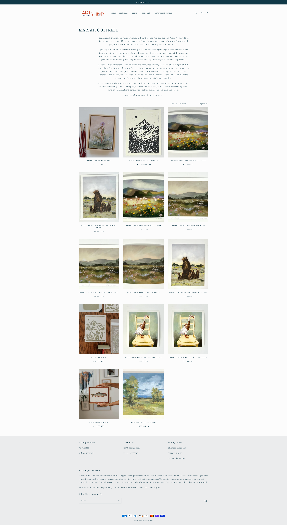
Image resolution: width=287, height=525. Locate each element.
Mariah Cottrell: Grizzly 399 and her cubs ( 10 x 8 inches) (98, 226)
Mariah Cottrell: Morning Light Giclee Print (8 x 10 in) (98, 292)
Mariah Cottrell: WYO (98, 357)
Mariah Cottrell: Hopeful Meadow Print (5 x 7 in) (188, 160)
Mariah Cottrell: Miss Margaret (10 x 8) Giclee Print (143, 357)
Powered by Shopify (148, 520)
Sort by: (174, 104)
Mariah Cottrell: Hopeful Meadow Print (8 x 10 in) (143, 225)
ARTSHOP (139, 520)
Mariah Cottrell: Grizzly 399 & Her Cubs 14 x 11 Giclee (188, 292)
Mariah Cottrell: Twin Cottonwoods (143, 422)
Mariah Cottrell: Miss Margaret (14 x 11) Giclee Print (188, 357)
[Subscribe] (118, 500)
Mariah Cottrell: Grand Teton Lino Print (143, 160)
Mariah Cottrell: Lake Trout (99, 422)
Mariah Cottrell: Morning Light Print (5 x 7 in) (188, 225)
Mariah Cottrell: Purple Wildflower (99, 160)
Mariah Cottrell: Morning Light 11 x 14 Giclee (143, 292)
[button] (124, 13)
